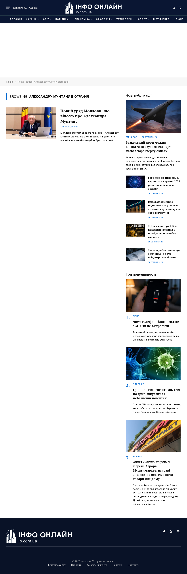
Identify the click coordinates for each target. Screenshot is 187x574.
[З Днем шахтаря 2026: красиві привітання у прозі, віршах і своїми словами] (135, 230)
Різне (136, 316)
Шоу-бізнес (161, 19)
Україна (31, 19)
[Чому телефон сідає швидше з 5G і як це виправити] (153, 295)
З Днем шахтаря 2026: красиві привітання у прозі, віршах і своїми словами (162, 231)
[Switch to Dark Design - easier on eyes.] (180, 7)
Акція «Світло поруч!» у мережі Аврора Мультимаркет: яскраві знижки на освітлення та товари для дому (153, 470)
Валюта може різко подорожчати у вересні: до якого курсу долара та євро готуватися (164, 207)
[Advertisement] (93, 50)
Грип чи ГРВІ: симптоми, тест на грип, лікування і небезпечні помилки (156, 394)
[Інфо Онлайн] (93, 7)
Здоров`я (103, 19)
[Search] (174, 8)
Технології (124, 19)
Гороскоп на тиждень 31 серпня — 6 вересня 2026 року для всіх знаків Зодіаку (164, 183)
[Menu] (8, 8)
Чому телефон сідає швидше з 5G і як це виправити (156, 324)
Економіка (82, 19)
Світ (46, 19)
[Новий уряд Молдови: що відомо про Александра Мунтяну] (31, 123)
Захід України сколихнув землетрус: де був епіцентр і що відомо (164, 253)
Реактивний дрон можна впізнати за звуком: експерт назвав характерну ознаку (148, 146)
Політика (61, 19)
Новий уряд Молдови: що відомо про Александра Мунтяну (84, 116)
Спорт (142, 19)
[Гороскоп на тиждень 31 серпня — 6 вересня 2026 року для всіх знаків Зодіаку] (135, 182)
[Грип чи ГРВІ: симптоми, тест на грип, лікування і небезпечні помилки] (153, 363)
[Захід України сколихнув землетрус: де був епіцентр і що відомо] (135, 254)
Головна (16, 19)
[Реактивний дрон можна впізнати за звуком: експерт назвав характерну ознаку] (153, 116)
